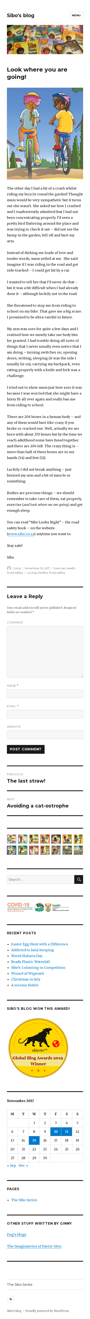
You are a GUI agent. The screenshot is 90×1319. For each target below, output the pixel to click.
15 (34, 1140)
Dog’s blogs (16, 1234)
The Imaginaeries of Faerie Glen (34, 1246)
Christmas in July (25, 979)
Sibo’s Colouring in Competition (38, 967)
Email (13, 706)
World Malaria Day (26, 956)
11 (66, 1131)
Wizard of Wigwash (27, 973)
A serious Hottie (24, 985)
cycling (31, 572)
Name (13, 685)
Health (70, 568)
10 (56, 1131)
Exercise (59, 568)
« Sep (11, 1165)
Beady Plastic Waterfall (30, 962)
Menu (76, 15)
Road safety (15, 572)
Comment (15, 622)
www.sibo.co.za (21, 534)
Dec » (23, 1165)
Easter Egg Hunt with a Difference (39, 944)
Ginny (17, 568)
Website (14, 726)
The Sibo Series (24, 1200)
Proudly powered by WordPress (47, 1311)
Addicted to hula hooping (32, 950)
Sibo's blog (20, 15)
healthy (43, 572)
